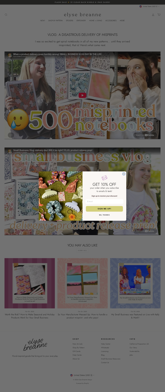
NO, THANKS (104, 215)
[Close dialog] (123, 174)
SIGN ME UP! (104, 209)
